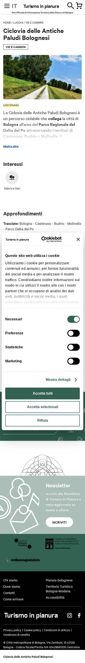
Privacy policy (12, 630)
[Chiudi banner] (78, 239)
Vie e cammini (34, 22)
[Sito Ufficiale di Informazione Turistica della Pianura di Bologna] (50, 8)
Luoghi (18, 22)
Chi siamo (10, 580)
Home (7, 22)
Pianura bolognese (59, 580)
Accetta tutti (43, 393)
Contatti (9, 593)
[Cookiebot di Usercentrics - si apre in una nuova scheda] (45, 239)
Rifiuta (42, 420)
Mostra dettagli (58, 379)
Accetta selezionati (42, 407)
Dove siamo (11, 586)
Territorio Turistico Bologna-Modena (59, 588)
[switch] (73, 333)
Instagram (69, 615)
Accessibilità (55, 597)
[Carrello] (78, 6)
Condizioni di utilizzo (57, 630)
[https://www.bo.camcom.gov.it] (62, 547)
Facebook (79, 615)
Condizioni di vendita (16, 634)
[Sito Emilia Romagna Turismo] (22, 564)
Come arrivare (13, 599)
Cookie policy (32, 630)
